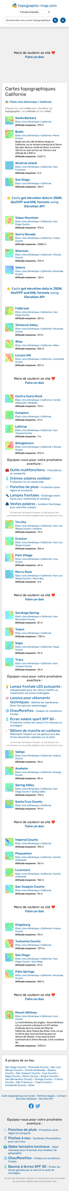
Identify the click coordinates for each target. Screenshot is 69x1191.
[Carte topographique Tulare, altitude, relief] (9, 633)
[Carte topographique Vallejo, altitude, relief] (9, 756)
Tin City (20, 522)
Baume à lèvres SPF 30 (27, 1166)
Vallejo (20, 752)
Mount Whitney (26, 1012)
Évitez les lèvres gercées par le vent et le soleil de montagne (34, 1170)
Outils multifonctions (27, 470)
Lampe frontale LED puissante (35, 686)
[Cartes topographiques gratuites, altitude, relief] (6, 101)
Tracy (19, 660)
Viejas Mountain (26, 218)
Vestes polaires (22, 504)
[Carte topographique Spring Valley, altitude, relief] (9, 789)
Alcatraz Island (26, 163)
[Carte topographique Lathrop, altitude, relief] (9, 431)
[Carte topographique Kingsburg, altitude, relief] (9, 929)
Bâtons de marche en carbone (35, 730)
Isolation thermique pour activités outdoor (35, 506)
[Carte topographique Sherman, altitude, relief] (9, 255)
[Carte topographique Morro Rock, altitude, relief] (9, 576)
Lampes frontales (24, 495)
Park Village (23, 555)
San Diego (22, 180)
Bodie (19, 132)
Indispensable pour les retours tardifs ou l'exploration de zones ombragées (34, 692)
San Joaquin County (30, 886)
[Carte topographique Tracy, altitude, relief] (9, 664)
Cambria (37, 528)
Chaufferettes (21, 710)
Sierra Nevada (25, 234)
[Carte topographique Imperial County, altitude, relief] (9, 843)
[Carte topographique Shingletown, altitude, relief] (9, 448)
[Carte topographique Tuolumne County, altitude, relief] (9, 944)
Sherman (21, 251)
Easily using (36, 202)
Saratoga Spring (27, 613)
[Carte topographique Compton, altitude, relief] (9, 416)
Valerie (20, 267)
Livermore (22, 870)
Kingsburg (22, 925)
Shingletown (24, 443)
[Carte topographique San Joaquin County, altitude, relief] (9, 890)
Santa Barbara (25, 118)
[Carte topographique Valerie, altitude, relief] (9, 272)
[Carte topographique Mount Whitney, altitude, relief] (9, 1029)
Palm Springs (24, 971)
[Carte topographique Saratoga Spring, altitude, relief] (9, 617)
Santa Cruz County (29, 801)
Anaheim (21, 768)
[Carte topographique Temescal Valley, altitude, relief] (9, 329)
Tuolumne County (28, 941)
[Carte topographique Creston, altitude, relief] (9, 543)
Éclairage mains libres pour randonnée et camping (35, 497)
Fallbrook (22, 308)
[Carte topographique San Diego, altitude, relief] (9, 183)
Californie (46, 121)
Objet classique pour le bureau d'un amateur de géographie (33, 1150)
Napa (19, 643)
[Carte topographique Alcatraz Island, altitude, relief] (9, 167)
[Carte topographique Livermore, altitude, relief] (9, 874)
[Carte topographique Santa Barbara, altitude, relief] (9, 121)
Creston (21, 539)
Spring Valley (24, 785)
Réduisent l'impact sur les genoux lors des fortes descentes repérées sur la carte (35, 736)
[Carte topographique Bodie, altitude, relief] (9, 144)
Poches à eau (19, 1138)
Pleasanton (23, 853)
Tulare (19, 629)
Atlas (19, 341)
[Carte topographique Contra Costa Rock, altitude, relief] (9, 401)
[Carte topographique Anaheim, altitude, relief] (9, 773)
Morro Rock (23, 572)
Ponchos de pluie (24, 487)
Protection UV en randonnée (27, 481)
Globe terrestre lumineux (29, 1146)
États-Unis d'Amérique (27, 121)
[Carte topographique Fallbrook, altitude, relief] (9, 313)
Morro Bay (38, 578)
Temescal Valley (26, 325)
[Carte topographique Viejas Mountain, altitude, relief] (9, 222)
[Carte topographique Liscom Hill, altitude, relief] (9, 360)
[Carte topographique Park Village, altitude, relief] (9, 560)
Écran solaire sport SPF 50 (32, 719)
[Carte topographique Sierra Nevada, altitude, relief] (9, 239)
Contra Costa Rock (28, 396)
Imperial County (26, 840)
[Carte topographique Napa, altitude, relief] (9, 647)
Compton (22, 413)
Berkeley (33, 402)
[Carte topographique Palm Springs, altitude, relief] (9, 976)
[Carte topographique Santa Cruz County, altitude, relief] (9, 805)
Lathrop (21, 426)
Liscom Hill (23, 355)
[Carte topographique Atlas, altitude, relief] (9, 345)
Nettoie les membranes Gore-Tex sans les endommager (34, 704)
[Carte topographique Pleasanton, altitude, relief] (9, 858)
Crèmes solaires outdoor (30, 478)
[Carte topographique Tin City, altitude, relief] (9, 526)
